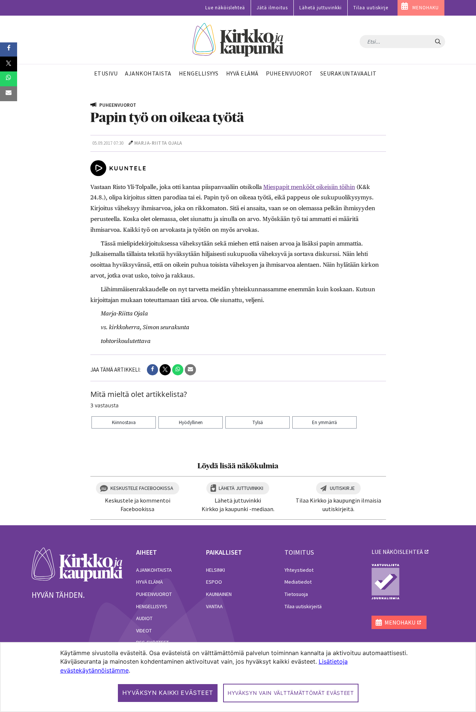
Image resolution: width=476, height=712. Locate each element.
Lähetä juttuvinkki (320, 7)
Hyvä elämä (149, 581)
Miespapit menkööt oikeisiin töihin (309, 186)
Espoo (214, 581)
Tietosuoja (296, 594)
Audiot (144, 618)
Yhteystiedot (298, 570)
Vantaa (214, 606)
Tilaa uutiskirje (370, 7)
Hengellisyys (151, 606)
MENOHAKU (425, 7)
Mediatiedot (298, 581)
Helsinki (215, 570)
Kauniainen (219, 594)
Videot (144, 630)
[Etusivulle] (238, 40)
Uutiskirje (342, 488)
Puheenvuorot (154, 594)
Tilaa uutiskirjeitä (303, 606)
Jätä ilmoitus (272, 7)
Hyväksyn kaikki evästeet (167, 692)
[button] (152, 369)
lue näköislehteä (397, 551)
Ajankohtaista (154, 570)
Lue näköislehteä (225, 7)
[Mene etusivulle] (77, 564)
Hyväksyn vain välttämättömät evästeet (291, 693)
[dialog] (238, 677)
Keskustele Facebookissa (141, 488)
